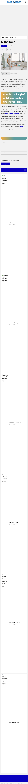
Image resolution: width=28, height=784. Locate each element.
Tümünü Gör (25, 170)
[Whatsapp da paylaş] (7, 49)
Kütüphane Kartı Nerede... (15, 422)
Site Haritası (22, 778)
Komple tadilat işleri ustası (12, 113)
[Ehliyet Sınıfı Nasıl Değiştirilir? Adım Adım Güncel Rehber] (5, 224)
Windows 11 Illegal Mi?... (15, 622)
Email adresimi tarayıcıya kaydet (10, 160)
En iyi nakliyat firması (17, 783)
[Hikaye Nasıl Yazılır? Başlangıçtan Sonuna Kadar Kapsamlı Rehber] (5, 723)
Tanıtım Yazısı (8, 783)
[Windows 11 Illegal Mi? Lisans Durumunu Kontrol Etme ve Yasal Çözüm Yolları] (5, 623)
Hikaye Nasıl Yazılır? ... (14, 722)
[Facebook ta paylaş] (5, 49)
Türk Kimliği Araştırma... (15, 323)
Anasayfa (5, 37)
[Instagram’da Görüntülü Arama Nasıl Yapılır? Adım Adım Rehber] (5, 523)
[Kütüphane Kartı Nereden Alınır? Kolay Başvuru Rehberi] (5, 423)
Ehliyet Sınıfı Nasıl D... (14, 223)
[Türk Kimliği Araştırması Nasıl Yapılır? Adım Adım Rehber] (5, 324)
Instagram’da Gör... (14, 522)
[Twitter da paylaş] (2, 49)
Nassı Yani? (7, 73)
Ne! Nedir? (12, 37)
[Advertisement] (14, 21)
